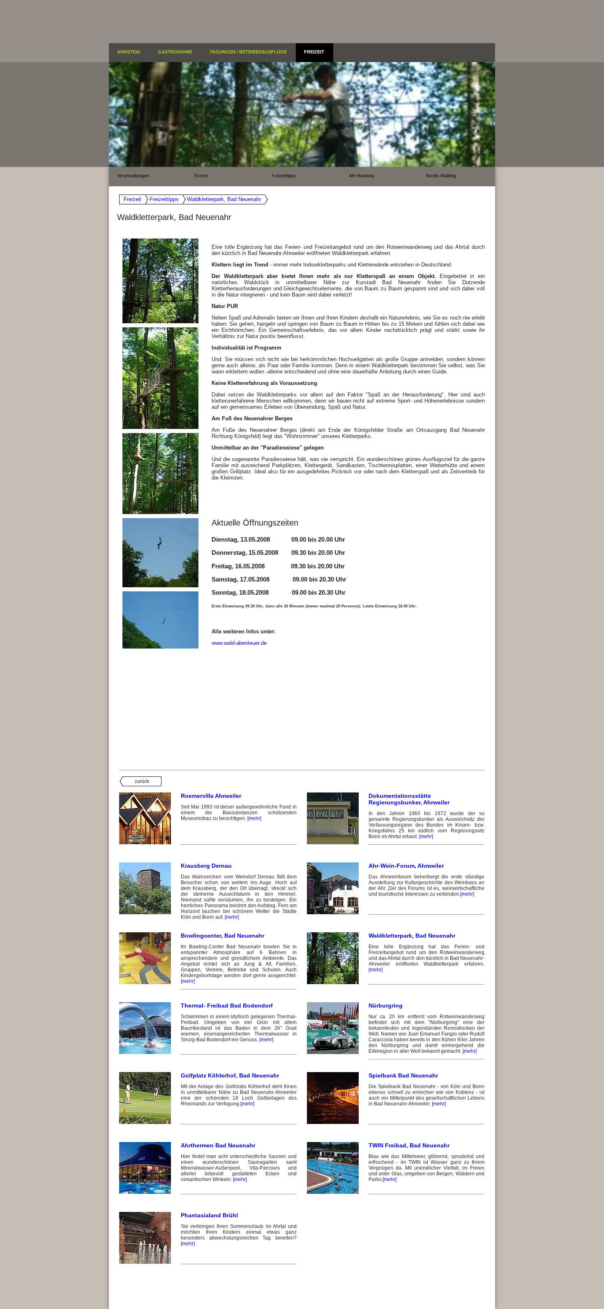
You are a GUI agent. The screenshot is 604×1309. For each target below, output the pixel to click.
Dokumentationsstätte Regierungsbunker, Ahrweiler (409, 799)
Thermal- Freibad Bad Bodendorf (227, 1005)
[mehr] (254, 818)
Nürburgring (386, 1005)
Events (201, 175)
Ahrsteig (129, 51)
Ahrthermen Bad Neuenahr (218, 1145)
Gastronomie (175, 51)
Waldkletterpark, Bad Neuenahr (224, 199)
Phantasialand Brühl (209, 1215)
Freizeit (314, 51)
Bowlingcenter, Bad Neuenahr (222, 935)
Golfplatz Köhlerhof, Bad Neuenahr (230, 1075)
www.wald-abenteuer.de (239, 643)
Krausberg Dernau (206, 865)
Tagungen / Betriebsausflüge (248, 51)
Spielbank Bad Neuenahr (403, 1075)
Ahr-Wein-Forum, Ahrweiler (406, 865)
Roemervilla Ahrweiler (211, 795)
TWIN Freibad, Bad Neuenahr (409, 1145)
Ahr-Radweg (361, 175)
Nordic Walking (441, 175)
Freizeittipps (284, 175)
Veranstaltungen (133, 175)
